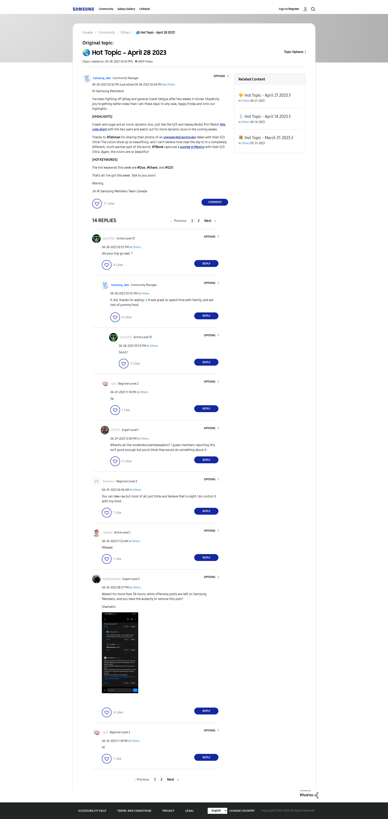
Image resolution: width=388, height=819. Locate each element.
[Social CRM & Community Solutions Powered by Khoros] (309, 794)
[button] (221, 76)
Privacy (168, 811)
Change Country (242, 811)
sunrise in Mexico (192, 147)
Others (171, 84)
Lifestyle (144, 9)
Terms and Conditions (134, 811)
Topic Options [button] (293, 52)
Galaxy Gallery (126, 9)
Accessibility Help (92, 811)
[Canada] (83, 9)
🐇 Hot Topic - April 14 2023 (263, 116)
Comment (215, 202)
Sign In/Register (289, 9)
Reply (206, 263)
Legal (189, 811)
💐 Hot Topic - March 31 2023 (264, 137)
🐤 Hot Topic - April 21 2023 (263, 95)
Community (106, 9)
